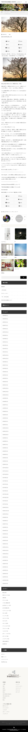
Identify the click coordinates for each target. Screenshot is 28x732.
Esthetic (4, 697)
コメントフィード (4, 659)
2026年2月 (5, 322)
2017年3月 (5, 497)
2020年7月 (5, 365)
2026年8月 (5, 315)
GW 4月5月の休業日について (6, 300)
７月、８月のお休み (5, 296)
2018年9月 (5, 437)
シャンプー (5, 615)
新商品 (2, 273)
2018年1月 (5, 464)
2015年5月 (5, 570)
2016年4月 (5, 533)
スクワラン (3, 241)
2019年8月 (5, 401)
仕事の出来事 (5, 641)
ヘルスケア (5, 631)
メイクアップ (5, 638)
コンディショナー (6, 610)
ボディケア (5, 636)
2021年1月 (5, 351)
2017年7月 (5, 484)
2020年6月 (5, 368)
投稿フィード (3, 656)
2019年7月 (5, 404)
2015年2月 (5, 580)
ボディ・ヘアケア (6, 633)
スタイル (4, 620)
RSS (14, 727)
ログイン (3, 654)
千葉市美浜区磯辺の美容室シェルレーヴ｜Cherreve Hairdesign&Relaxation (16, 730)
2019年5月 (5, 411)
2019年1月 (5, 424)
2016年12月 (5, 507)
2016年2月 (5, 540)
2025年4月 (5, 328)
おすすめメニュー (8, 211)
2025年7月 (5, 325)
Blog (9, 34)
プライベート (5, 628)
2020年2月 (5, 381)
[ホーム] (1, 11)
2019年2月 (5, 421)
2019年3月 (5, 418)
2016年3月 (5, 537)
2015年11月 (5, 550)
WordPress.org (4, 661)
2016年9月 (5, 517)
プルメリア (17, 268)
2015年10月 (5, 553)
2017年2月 (5, 500)
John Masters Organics (7, 694)
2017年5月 (5, 490)
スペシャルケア (5, 625)
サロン (13, 211)
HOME (4, 682)
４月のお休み (3, 290)
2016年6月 (5, 527)
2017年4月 (5, 494)
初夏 (15, 257)
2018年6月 (5, 447)
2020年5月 (5, 371)
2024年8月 (5, 338)
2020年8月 (5, 361)
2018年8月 (5, 441)
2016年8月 (5, 520)
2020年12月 (5, 355)
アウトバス (5, 600)
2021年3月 (5, 345)
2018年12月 (5, 428)
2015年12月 (5, 547)
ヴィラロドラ (4, 257)
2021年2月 (5, 348)
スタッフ (16, 211)
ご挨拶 (4, 684)
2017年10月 (5, 474)
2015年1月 (5, 583)
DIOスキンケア (5, 595)
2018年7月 (5, 444)
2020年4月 (5, 375)
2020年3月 (5, 378)
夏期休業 (3, 286)
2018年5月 (5, 451)
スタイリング (5, 618)
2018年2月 (5, 461)
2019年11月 (5, 391)
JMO (3, 597)
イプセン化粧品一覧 (7, 703)
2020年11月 (5, 358)
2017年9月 (5, 477)
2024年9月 (5, 335)
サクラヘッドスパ (4, 293)
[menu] (26, 2)
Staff (3, 686)
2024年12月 (5, 332)
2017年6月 (5, 487)
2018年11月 (5, 431)
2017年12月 (5, 467)
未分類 (4, 643)
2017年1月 (5, 504)
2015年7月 (5, 563)
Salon (4, 688)
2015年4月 (5, 573)
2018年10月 (5, 434)
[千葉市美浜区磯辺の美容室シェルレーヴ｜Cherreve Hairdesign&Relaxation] (14, 677)
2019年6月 (5, 408)
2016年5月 (5, 530)
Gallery (4, 690)
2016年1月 (5, 543)
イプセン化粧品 (5, 602)
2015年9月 (5, 557)
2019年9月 (5, 398)
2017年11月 (5, 471)
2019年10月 (5, 394)
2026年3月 (5, 318)
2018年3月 (5, 457)
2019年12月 (5, 388)
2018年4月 (5, 454)
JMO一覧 (18, 682)
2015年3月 (5, 576)
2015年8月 (5, 560)
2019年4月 (5, 414)
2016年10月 (5, 514)
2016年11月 (5, 510)
